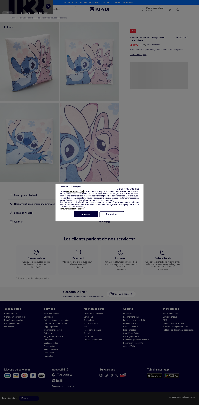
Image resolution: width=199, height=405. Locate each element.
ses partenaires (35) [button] (74, 191)
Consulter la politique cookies (72, 209)
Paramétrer (111, 214)
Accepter (86, 214)
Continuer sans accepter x (71, 187)
